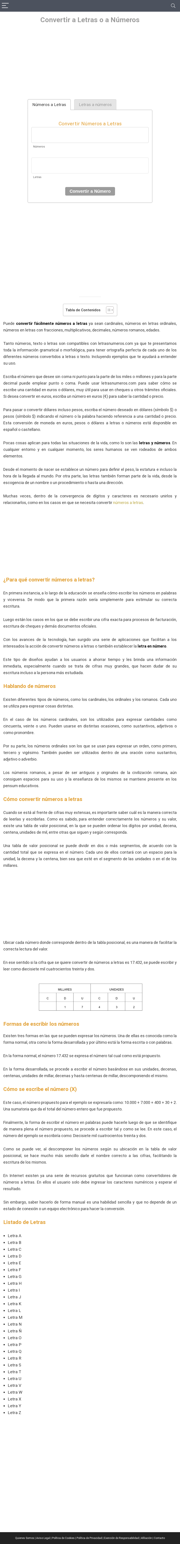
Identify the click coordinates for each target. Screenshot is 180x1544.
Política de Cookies (63, 1538)
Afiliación (146, 1538)
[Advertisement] (90, 61)
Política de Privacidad (89, 1538)
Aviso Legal (43, 1538)
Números (39, 146)
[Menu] (5, 6)
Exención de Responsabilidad (121, 1538)
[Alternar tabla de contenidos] (108, 310)
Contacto (159, 1538)
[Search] (173, 6)
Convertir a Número (90, 191)
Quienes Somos (24, 1538)
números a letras (128, 502)
